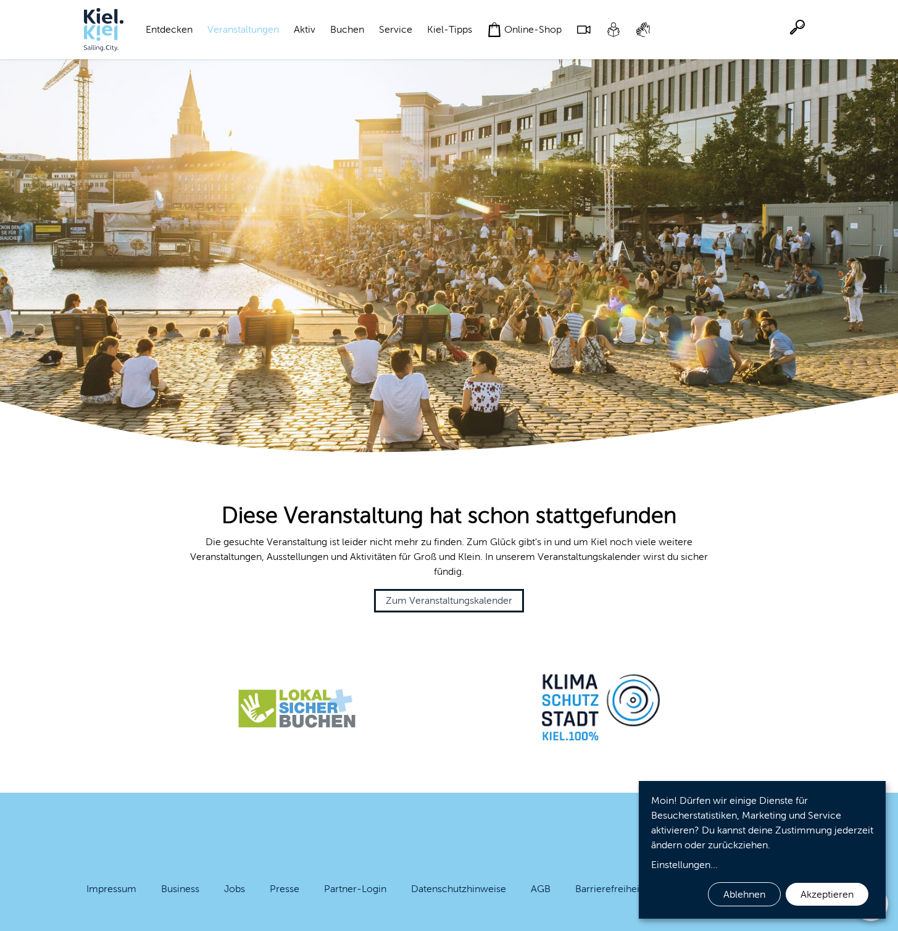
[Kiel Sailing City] (103, 29)
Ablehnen (744, 894)
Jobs (234, 888)
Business (180, 888)
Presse (284, 888)
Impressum (111, 888)
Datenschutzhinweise (458, 888)
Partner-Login (355, 888)
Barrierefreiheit (608, 888)
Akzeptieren (827, 894)
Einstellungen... (684, 864)
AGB (541, 888)
